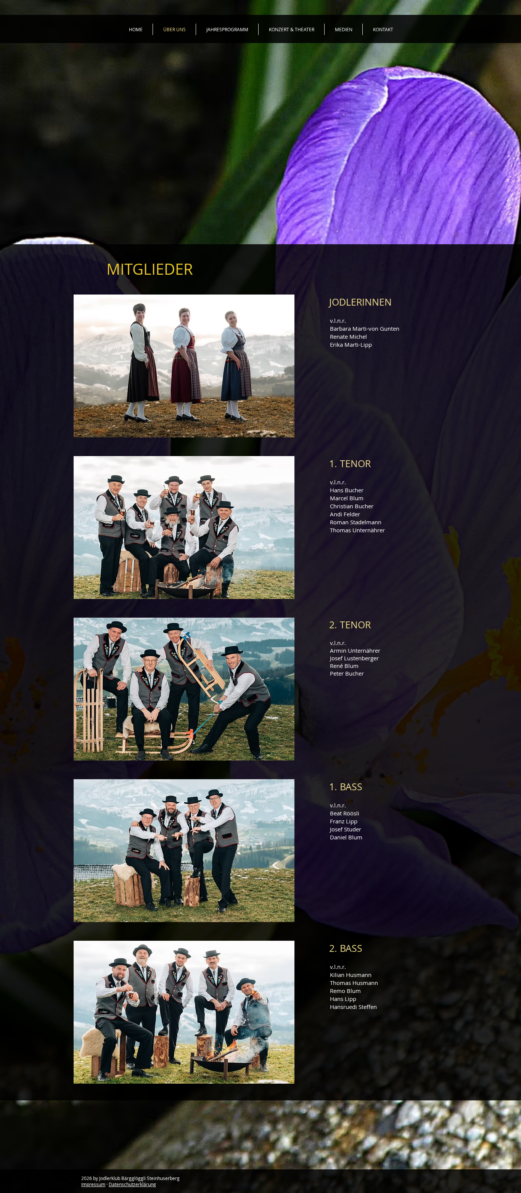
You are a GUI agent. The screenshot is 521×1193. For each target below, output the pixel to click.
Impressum (93, 1184)
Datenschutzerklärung (132, 1184)
